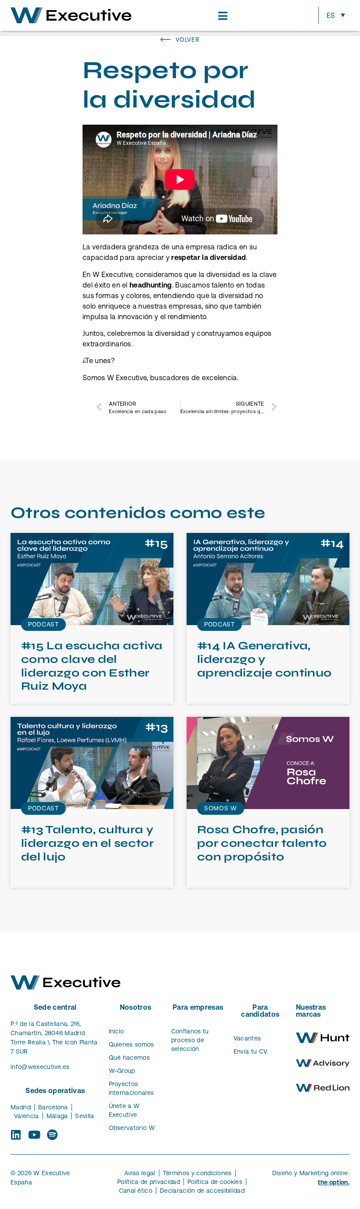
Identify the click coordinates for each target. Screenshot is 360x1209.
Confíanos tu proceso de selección (190, 1040)
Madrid (21, 1107)
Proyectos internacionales (131, 1088)
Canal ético (136, 1190)
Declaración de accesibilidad (202, 1190)
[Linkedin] (16, 1134)
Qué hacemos (129, 1057)
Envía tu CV (251, 1051)
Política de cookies (214, 1181)
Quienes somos (131, 1044)
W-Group (122, 1070)
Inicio (116, 1031)
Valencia (26, 1115)
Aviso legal (139, 1173)
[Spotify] (52, 1134)
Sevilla (84, 1115)
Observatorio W (132, 1127)
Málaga (57, 1115)
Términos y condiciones (197, 1173)
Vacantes (247, 1038)
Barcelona (53, 1107)
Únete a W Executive (124, 1110)
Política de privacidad (148, 1181)
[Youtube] (34, 1134)
